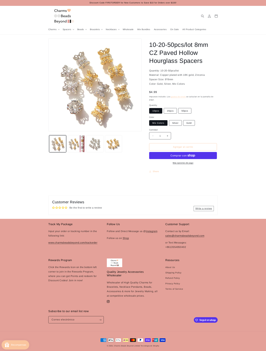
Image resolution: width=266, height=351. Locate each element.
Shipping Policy (173, 273)
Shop (126, 238)
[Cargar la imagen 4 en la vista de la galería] (113, 143)
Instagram (151, 231)
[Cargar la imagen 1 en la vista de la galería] (57, 143)
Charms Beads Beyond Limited (127, 346)
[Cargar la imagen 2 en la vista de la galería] (76, 143)
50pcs (184, 111)
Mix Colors (158, 123)
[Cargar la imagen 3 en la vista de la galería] (94, 143)
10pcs (155, 111)
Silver (175, 123)
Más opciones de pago (183, 163)
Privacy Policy (172, 283)
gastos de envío (178, 97)
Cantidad (153, 130)
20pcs (170, 111)
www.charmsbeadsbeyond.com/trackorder (72, 242)
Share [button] (156, 171)
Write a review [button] (203, 208)
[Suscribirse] (100, 319)
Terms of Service (174, 289)
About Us (170, 267)
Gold (189, 123)
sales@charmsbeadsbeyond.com (184, 235)
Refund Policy (172, 278)
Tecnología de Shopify (150, 346)
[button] (53, 29)
